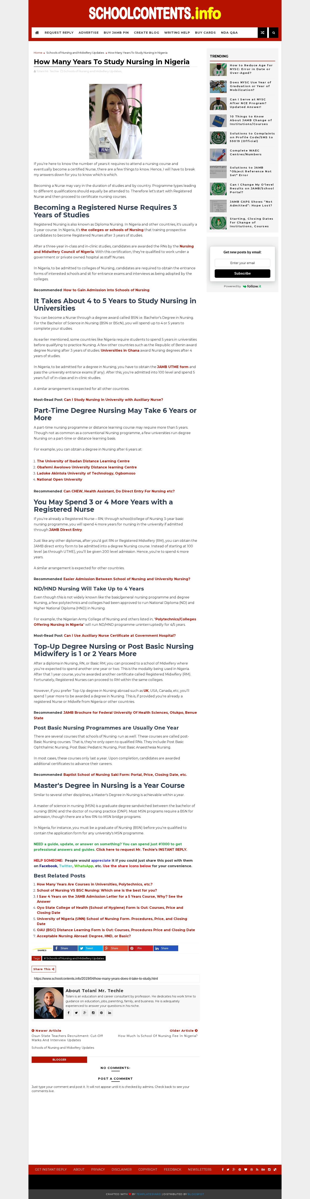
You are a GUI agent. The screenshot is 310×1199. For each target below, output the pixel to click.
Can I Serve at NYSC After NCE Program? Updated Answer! (248, 103)
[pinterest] (239, 1170)
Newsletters (200, 1169)
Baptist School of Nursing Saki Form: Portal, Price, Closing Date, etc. (125, 775)
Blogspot (196, 1194)
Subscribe (242, 273)
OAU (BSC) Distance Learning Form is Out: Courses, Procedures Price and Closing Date (116, 930)
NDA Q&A (229, 33)
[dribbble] (251, 1170)
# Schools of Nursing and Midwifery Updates (74, 958)
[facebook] (223, 1170)
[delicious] (275, 1170)
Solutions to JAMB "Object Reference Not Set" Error (251, 171)
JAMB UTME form (173, 367)
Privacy (98, 1169)
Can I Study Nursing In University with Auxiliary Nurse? (113, 400)
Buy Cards (205, 33)
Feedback (172, 1169)
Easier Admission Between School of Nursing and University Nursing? (126, 579)
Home (38, 52)
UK (146, 691)
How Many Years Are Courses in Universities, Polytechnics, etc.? (94, 884)
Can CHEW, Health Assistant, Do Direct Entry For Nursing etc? (119, 491)
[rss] (257, 1170)
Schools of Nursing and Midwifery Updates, (93, 71)
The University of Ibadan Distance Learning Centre (83, 461)
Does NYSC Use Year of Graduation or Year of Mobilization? (251, 86)
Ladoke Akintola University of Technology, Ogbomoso (86, 473)
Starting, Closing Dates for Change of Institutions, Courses (252, 222)
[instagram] (269, 1170)
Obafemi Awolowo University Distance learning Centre (87, 467)
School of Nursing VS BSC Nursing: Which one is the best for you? (97, 890)
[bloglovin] (245, 1170)
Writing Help (177, 33)
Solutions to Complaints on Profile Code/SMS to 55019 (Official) (252, 137)
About (78, 1169)
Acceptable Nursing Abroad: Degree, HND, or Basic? (84, 936)
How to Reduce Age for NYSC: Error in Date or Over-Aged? (251, 69)
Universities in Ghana (120, 350)
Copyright (147, 1169)
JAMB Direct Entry (65, 530)
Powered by (232, 286)
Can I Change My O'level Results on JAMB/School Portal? (252, 188)
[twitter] (228, 1170)
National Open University (59, 479)
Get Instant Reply (51, 1169)
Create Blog (146, 33)
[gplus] (234, 1170)
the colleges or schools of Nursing (112, 230)
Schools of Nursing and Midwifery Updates (75, 52)
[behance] (263, 1170)
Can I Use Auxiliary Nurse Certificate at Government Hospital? (120, 636)
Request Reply (59, 33)
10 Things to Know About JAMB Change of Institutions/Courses (251, 120)
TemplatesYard (148, 1194)
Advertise (89, 33)
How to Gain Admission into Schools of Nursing (106, 290)
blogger (59, 1059)
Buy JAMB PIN (116, 33)
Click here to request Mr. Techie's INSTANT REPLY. (141, 850)
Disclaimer (122, 1169)
